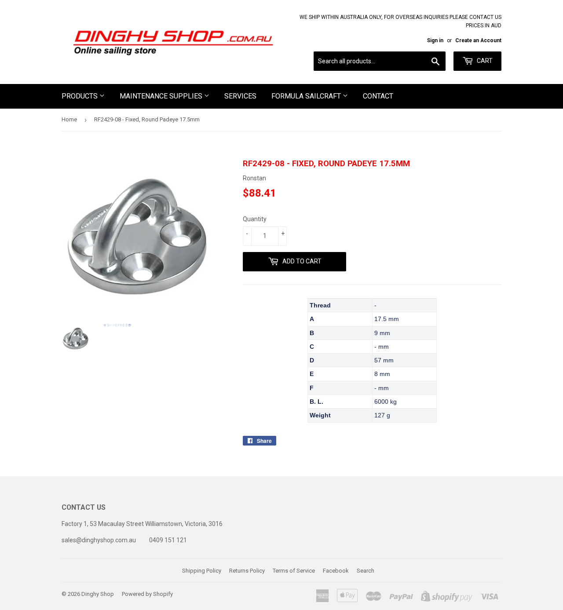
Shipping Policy (201, 570)
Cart (484, 60)
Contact (378, 96)
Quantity (255, 219)
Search (365, 570)
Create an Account (478, 40)
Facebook (336, 570)
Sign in (435, 40)
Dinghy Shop (97, 594)
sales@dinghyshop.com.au (99, 540)
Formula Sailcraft (307, 96)
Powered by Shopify (147, 594)
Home (69, 119)
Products (80, 96)
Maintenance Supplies (162, 96)
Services (240, 96)
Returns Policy (247, 570)
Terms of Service (294, 570)
